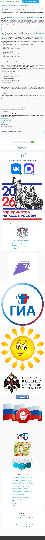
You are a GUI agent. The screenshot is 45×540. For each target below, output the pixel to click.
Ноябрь (8, 5)
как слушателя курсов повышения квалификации (23, 84)
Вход (25, 148)
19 (16, 524)
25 (11, 5)
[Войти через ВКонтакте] (23, 156)
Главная (2, 5)
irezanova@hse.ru (4, 118)
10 (32, 520)
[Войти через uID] (21, 156)
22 (26, 524)
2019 (6, 5)
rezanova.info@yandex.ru (6, 120)
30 (29, 526)
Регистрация (21, 148)
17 (32, 522)
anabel (13, 131)
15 (26, 522)
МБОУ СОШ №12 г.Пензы (10, 2)
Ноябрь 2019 (22, 515)
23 (29, 524)
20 (20, 524)
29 (26, 526)
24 (32, 524)
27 (20, 526)
